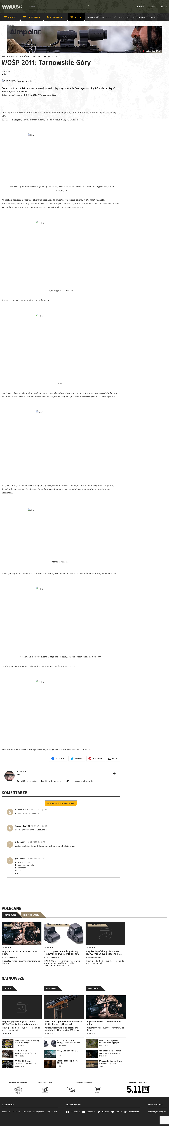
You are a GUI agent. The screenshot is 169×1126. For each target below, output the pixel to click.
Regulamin (52, 1112)
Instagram (133, 1112)
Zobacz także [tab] (10, 915)
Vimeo (118, 1112)
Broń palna (34, 17)
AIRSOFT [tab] (7, 989)
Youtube (90, 1112)
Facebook (75, 1112)
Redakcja (6, 1112)
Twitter (105, 1112)
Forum (152, 17)
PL (162, 7)
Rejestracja (139, 7)
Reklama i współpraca (33, 1112)
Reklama (10, 25)
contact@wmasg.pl (157, 1112)
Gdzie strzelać (109, 17)
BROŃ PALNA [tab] (51, 989)
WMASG (5, 56)
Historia (16, 1112)
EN (166, 7)
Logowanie (152, 7)
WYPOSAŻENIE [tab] (94, 989)
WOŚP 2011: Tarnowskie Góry (46, 56)
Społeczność (93, 17)
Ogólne (25, 56)
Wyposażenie (57, 17)
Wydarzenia (124, 17)
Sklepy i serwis (139, 17)
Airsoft (12, 17)
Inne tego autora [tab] (31, 915)
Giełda (77, 17)
